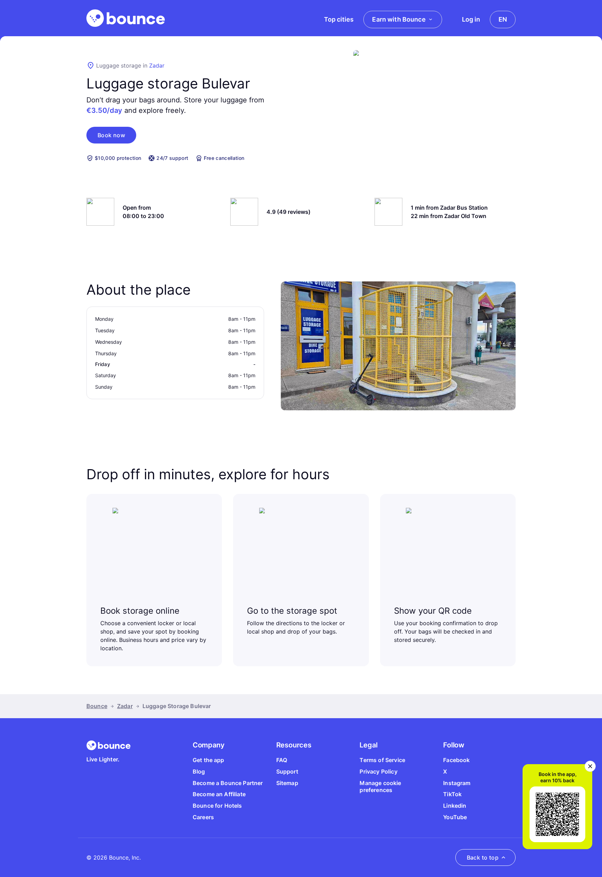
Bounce (96, 706)
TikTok (452, 794)
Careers (203, 817)
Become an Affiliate (219, 794)
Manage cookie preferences (380, 786)
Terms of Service (382, 759)
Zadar (156, 65)
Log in (471, 19)
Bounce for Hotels (217, 805)
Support (287, 771)
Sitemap (287, 782)
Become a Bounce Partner (228, 782)
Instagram (456, 782)
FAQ (281, 759)
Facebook (456, 759)
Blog (199, 771)
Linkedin (454, 805)
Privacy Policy (378, 771)
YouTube (455, 817)
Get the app (208, 759)
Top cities (339, 19)
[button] (111, 135)
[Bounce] (125, 18)
